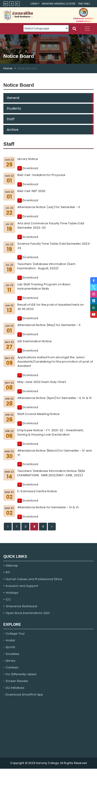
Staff (11, 119)
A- (17, 3)
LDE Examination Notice (34, 341)
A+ (5, 3)
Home (7, 68)
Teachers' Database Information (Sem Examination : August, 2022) (46, 266)
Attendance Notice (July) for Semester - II (48, 207)
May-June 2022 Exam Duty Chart (41, 382)
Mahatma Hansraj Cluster (58, 3)
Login (33, 3)
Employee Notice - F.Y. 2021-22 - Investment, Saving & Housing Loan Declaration (50, 432)
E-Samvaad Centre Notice (37, 491)
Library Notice (27, 159)
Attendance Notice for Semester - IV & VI (48, 507)
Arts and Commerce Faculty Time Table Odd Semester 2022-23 (50, 225)
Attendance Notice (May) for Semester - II (48, 325)
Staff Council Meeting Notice (38, 414)
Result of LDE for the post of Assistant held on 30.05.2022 (50, 306)
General (13, 98)
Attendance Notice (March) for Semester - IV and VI (54, 452)
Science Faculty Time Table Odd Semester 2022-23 (54, 245)
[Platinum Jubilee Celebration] (83, 12)
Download (30, 168)
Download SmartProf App (24, 694)
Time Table (84, 3)
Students (14, 108)
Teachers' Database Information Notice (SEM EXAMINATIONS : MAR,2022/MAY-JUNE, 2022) (51, 473)
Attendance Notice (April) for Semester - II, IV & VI (54, 398)
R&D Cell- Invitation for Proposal (41, 175)
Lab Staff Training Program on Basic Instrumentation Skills (44, 286)
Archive (12, 129)
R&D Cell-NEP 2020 (31, 191)
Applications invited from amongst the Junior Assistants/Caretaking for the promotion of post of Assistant (55, 361)
